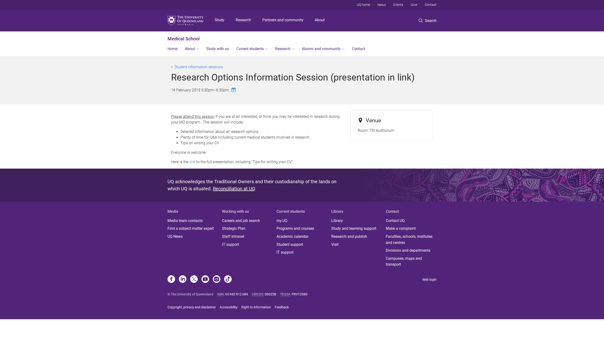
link (192, 162)
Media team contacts (185, 220)
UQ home (363, 5)
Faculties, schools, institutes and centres (409, 239)
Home (172, 49)
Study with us (217, 49)
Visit (335, 244)
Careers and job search (241, 220)
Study (219, 20)
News (382, 5)
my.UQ (282, 220)
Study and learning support (353, 228)
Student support (290, 244)
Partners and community (282, 20)
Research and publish (349, 236)
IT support (230, 244)
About (320, 20)
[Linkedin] (182, 279)
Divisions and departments (408, 250)
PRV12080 (299, 294)
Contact (430, 5)
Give (414, 5)
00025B (270, 294)
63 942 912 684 (236, 294)
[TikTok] (228, 279)
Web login (429, 279)
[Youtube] (205, 279)
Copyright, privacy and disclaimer (192, 307)
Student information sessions (198, 67)
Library (337, 220)
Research (243, 20)
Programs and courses (295, 228)
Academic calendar (292, 236)
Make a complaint (401, 228)
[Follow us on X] (194, 279)
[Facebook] (171, 279)
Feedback (282, 307)
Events (398, 5)
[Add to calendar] (234, 90)
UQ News (175, 236)
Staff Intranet (233, 236)
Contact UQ (395, 220)
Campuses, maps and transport (404, 261)
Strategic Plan (233, 228)
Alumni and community (321, 49)
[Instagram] (216, 279)
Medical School (184, 39)
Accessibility (229, 307)
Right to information (256, 307)
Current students (250, 49)
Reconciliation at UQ (234, 188)
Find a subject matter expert (191, 228)
